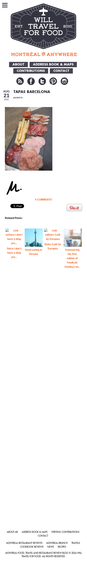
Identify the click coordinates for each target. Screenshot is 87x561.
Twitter (42, 81)
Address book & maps (35, 532)
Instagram (64, 81)
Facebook (31, 81)
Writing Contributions (65, 532)
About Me (12, 532)
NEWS (50, 547)
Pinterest (53, 81)
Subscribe (20, 81)
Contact (43, 536)
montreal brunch (57, 543)
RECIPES (62, 547)
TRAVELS (75, 543)
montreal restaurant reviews (24, 543)
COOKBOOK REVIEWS (32, 547)
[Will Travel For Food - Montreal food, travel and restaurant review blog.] (43, 29)
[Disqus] (43, 348)
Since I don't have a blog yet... (14, 253)
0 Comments (43, 199)
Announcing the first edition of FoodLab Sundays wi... (72, 258)
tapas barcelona (31, 92)
